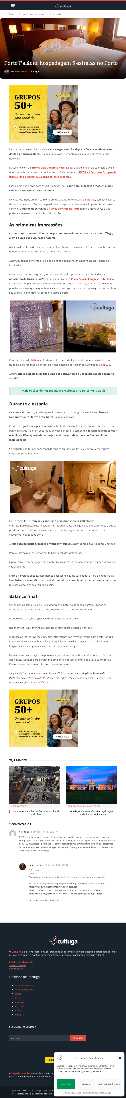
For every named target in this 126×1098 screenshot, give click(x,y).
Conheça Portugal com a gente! (84, 806)
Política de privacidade (21, 962)
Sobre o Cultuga (17, 965)
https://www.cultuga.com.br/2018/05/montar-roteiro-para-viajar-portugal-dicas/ (65, 893)
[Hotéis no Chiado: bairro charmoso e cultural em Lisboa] (34, 785)
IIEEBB (106, 364)
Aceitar (66, 1084)
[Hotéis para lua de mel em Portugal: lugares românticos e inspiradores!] (91, 785)
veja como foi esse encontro (54, 177)
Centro (18, 998)
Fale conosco (16, 968)
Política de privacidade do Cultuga (97, 1092)
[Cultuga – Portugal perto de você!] (63, 6)
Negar (86, 1084)
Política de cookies (73, 1092)
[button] (119, 1058)
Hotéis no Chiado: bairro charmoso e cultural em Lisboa (36, 813)
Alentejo (19, 1002)
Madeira (19, 1014)
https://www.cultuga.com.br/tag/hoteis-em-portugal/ (53, 886)
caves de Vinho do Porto (65, 208)
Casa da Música (85, 199)
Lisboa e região (18, 806)
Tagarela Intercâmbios (23, 1073)
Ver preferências (109, 1084)
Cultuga (16, 951)
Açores (18, 1010)
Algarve (19, 1006)
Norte (18, 993)
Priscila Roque (31, 71)
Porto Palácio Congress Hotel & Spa (51, 167)
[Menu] (13, 5)
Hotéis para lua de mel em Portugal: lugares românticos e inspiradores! (92, 813)
